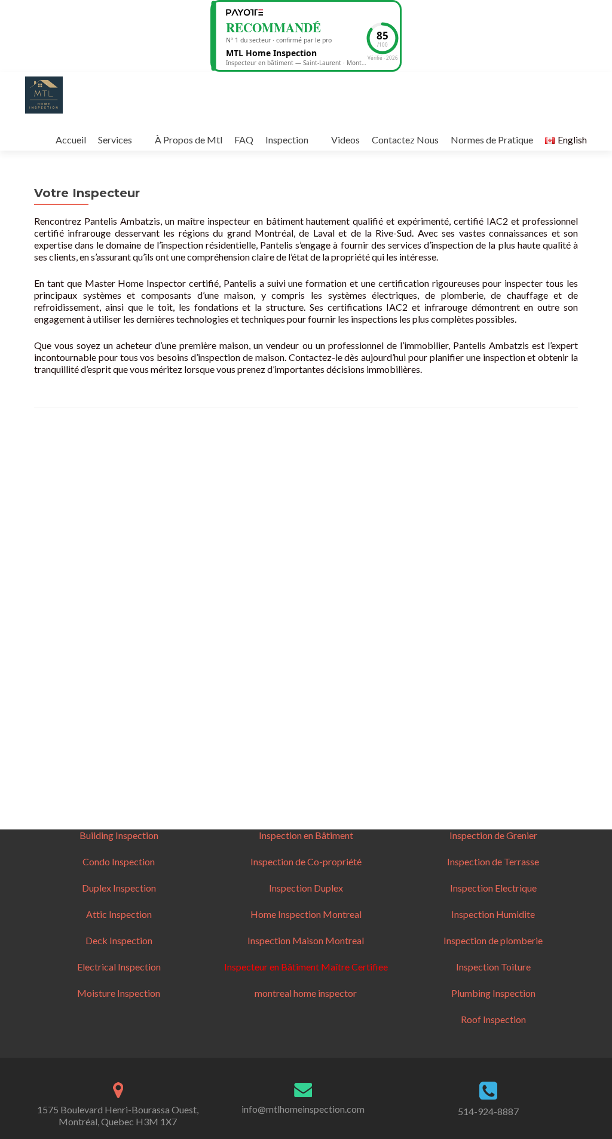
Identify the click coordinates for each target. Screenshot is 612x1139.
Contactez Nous (405, 139)
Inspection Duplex (306, 887)
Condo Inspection (118, 861)
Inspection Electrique (493, 887)
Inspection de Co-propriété (306, 861)
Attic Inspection (119, 914)
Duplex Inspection (119, 887)
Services (115, 139)
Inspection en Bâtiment (306, 835)
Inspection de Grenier (493, 835)
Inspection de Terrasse (493, 861)
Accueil (71, 139)
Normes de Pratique (492, 139)
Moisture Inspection (118, 993)
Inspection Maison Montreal (305, 940)
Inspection (286, 139)
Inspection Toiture (493, 966)
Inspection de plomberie (493, 940)
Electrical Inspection (119, 966)
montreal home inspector (306, 993)
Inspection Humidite (493, 914)
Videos (345, 139)
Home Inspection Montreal (306, 914)
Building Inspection (118, 835)
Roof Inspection (493, 1019)
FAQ (243, 139)
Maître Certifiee (353, 966)
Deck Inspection (118, 940)
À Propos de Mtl (188, 139)
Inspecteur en (252, 966)
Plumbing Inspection (493, 993)
